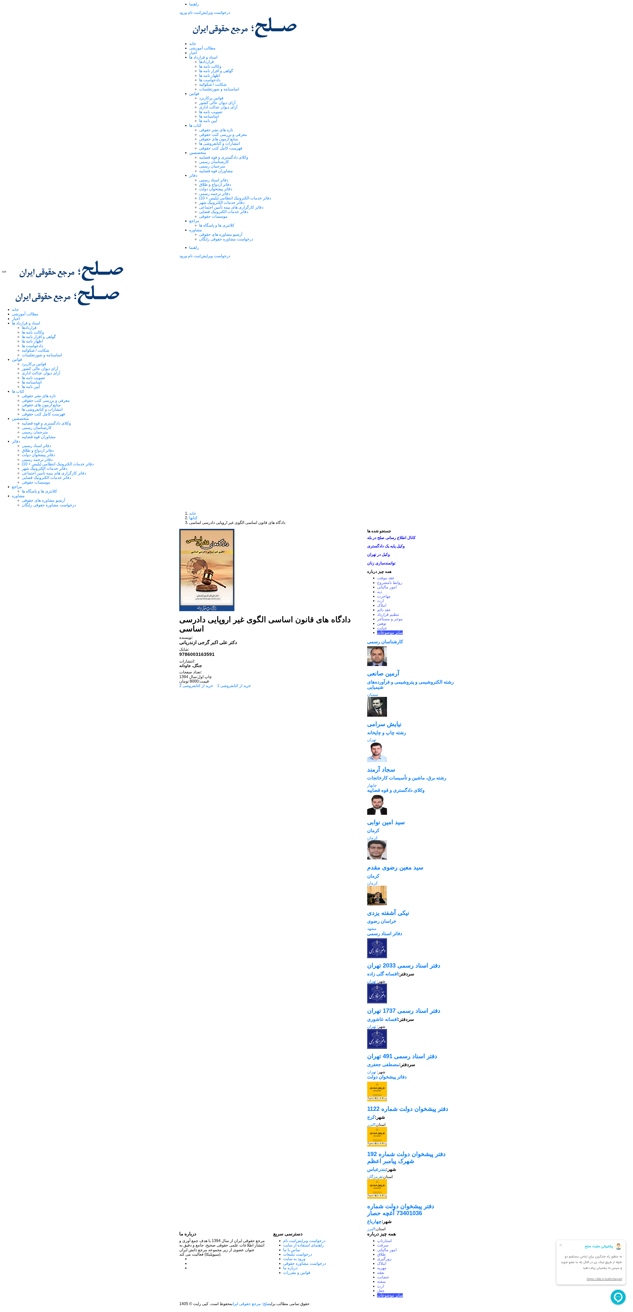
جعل (380, 1291)
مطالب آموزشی (202, 48)
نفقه (380, 1272)
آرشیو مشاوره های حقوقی (220, 234)
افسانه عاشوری (382, 1019)
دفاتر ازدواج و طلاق (215, 184)
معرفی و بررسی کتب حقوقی (223, 134)
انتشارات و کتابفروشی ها (219, 143)
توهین (381, 623)
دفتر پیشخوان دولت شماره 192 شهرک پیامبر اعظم (406, 1157)
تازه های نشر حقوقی (216, 130)
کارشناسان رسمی (214, 162)
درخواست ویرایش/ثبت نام (209, 12)
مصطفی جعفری (383, 1064)
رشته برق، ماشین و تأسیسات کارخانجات (406, 777)
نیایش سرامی (384, 724)
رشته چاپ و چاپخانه (386, 732)
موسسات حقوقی (213, 216)
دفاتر (193, 175)
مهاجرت (384, 596)
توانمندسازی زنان (381, 563)
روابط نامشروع (389, 583)
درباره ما (290, 1268)
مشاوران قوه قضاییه (216, 171)
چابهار (372, 785)
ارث (380, 601)
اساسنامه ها (209, 116)
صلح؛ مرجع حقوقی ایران (251, 1304)
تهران (371, 740)
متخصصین (197, 153)
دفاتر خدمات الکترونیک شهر (222, 202)
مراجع (194, 221)
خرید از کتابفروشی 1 (234, 686)
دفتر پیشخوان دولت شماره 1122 (407, 1108)
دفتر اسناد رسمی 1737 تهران (403, 1010)
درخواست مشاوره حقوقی (304, 1263)
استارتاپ (384, 1241)
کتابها (193, 518)
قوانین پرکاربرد (211, 98)
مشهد (372, 928)
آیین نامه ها (208, 121)
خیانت (382, 628)
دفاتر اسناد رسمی (213, 180)
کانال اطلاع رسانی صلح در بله (391, 538)
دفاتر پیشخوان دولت (215, 189)
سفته (381, 1281)
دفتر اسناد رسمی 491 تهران (402, 1056)
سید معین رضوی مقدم (395, 867)
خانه (192, 44)
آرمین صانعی (383, 673)
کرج (371, 1117)
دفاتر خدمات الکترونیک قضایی (223, 212)
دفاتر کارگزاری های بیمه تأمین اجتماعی (231, 207)
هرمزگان (374, 1177)
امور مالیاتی (387, 587)
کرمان (373, 830)
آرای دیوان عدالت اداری (218, 107)
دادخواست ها (209, 80)
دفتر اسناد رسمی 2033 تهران (403, 965)
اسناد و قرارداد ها (203, 57)
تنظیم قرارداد (388, 614)
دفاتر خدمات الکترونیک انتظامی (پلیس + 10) (235, 198)
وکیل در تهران (378, 554)
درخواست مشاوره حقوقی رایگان (226, 239)
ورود (183, 12)
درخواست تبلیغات (297, 1254)
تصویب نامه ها (210, 112)
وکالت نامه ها (210, 66)
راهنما (194, 4)
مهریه (381, 1268)
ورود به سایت (294, 1259)
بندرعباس (376, 1169)
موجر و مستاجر (390, 619)
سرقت (382, 1245)
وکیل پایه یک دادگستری (386, 546)
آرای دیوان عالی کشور (217, 103)
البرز (371, 1124)
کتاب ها (195, 125)
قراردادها (206, 62)
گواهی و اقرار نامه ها (216, 71)
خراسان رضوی (381, 921)
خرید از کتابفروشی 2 (196, 686)
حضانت (383, 1277)
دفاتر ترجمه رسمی (214, 194)
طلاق (381, 1254)
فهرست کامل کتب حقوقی (220, 148)
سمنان (372, 694)
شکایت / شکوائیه (212, 84)
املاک (381, 605)
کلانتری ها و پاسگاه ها (216, 225)
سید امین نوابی (386, 822)
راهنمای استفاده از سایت (303, 1245)
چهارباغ (374, 1221)
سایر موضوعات (390, 632)
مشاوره (195, 230)
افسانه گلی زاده (382, 973)
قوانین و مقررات (296, 1272)
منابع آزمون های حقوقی (218, 139)
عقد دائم (384, 610)
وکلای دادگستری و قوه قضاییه (223, 157)
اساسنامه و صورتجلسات (219, 89)
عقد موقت (386, 578)
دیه (379, 592)
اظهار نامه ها (209, 75)
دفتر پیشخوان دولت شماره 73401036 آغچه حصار (400, 1209)
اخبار (193, 53)
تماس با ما (291, 1250)
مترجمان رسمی (212, 166)
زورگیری (384, 1259)
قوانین (194, 93)
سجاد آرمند (381, 769)
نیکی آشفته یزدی (388, 912)
